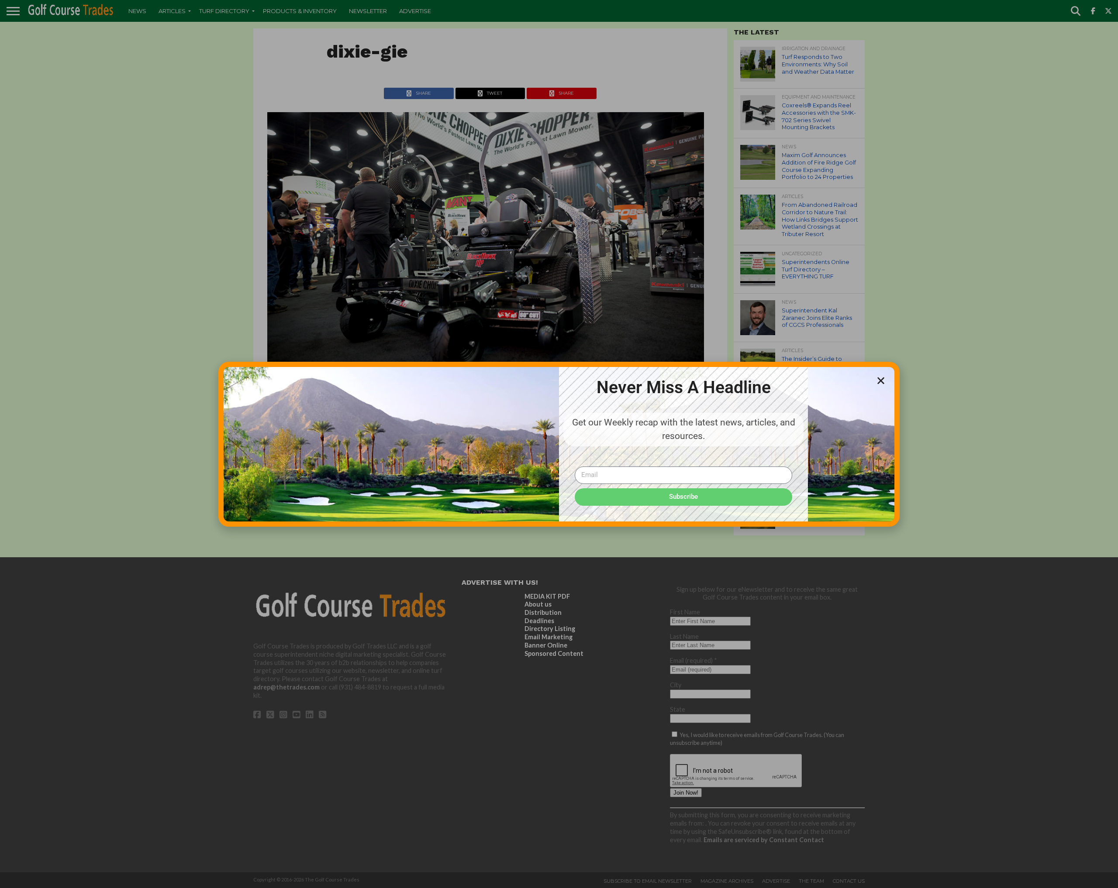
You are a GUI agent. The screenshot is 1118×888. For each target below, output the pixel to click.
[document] (559, 444)
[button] (881, 380)
